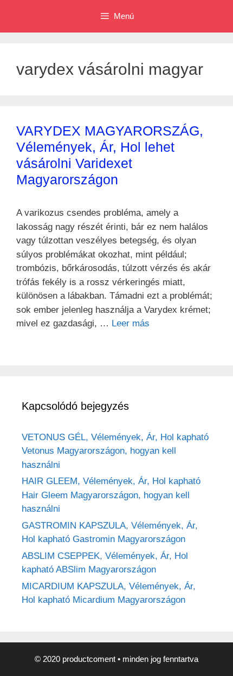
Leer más (131, 323)
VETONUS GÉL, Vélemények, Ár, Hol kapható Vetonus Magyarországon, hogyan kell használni (115, 451)
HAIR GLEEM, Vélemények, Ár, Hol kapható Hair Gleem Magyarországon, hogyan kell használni (111, 495)
